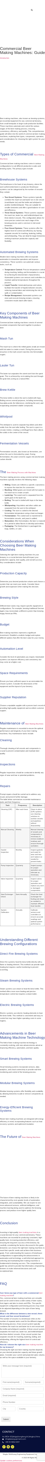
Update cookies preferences (11, 1461)
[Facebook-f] (4, 1446)
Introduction (4, 58)
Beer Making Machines (34, 724)
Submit (6, 1419)
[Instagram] (12, 1446)
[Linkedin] (8, 1446)
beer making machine (34, 1345)
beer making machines (28, 1232)
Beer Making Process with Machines (21, 472)
